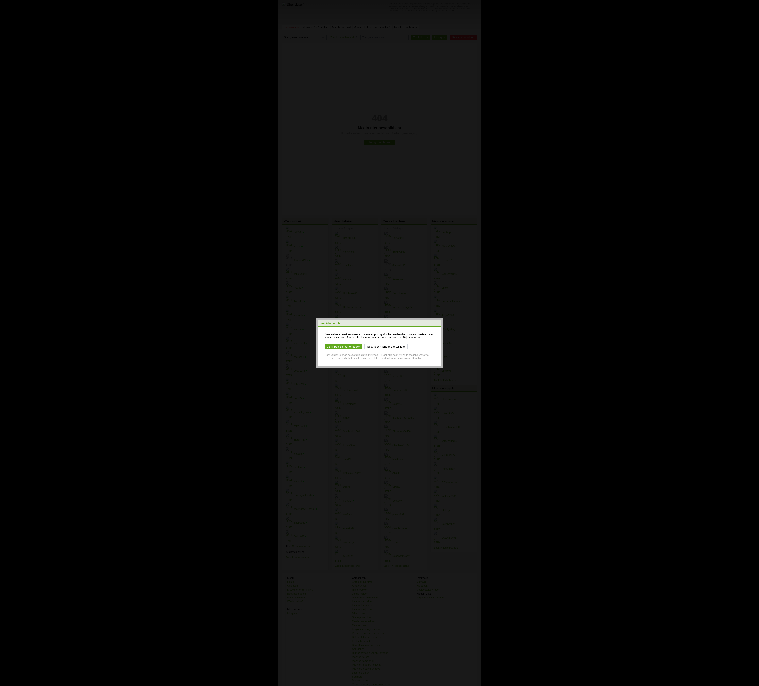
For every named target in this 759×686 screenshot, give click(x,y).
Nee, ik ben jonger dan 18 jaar (386, 346)
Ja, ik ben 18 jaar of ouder (343, 346)
